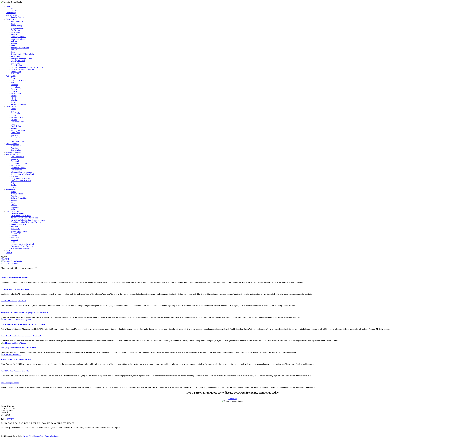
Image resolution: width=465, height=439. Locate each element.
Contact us (233, 399)
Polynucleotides (17, 194)
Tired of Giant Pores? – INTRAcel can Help (16, 359)
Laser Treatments (12, 211)
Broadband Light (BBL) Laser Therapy (26, 222)
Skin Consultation (17, 157)
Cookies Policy (39, 436)
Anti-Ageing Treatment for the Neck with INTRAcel (18, 348)
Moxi (13, 242)
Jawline (13, 96)
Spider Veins (15, 56)
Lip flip (13, 98)
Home (8, 6)
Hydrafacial (15, 165)
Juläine (13, 192)
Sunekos (14, 205)
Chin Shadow (16, 113)
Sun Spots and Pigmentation (21, 58)
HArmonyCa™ (17, 117)
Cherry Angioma (17, 28)
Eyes (12, 82)
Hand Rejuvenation (18, 37)
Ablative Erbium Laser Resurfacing (24, 218)
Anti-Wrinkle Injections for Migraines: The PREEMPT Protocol (23, 324)
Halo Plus (14, 240)
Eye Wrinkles (16, 30)
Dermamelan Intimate (19, 163)
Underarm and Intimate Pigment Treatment (27, 67)
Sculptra (14, 202)
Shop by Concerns (18, 17)
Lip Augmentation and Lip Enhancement (15, 289)
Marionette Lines (17, 122)
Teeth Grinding (16, 65)
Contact (9, 253)
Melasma (14, 41)
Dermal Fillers (11, 106)
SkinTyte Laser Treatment (20, 248)
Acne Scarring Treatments (10, 383)
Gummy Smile (16, 89)
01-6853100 (9, 419)
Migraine (14, 43)
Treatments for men (18, 141)
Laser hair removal (18, 213)
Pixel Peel (14, 148)
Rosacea (14, 50)
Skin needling (16, 150)
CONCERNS (11, 19)
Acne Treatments (12, 144)
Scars (13, 52)
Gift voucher (11, 13)
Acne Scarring (16, 26)
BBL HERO (15, 229)
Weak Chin (15, 74)
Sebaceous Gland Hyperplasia (22, 54)
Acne (13, 24)
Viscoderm (15, 207)
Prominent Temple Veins (20, 48)
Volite (13, 209)
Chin (12, 111)
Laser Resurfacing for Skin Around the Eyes (28, 220)
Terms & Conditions (51, 436)
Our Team (14, 10)
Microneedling (16, 170)
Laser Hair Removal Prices (21, 216)
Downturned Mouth (18, 80)
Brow (13, 78)
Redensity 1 (15, 200)
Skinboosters (11, 189)
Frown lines (15, 87)
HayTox (14, 91)
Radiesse (14, 128)
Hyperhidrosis (16, 93)
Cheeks (13, 109)
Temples (14, 139)
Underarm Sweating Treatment (22, 69)
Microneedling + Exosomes (21, 172)
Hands (13, 115)
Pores (13, 45)
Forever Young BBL (18, 224)
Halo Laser (15, 237)
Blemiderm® (16, 146)
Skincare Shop (11, 15)
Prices (8, 251)
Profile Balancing (17, 126)
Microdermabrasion (18, 168)
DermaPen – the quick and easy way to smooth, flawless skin (21, 336)
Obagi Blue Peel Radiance (21, 178)
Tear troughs (15, 63)
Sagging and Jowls (18, 61)
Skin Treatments (12, 154)
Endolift (14, 235)
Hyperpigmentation (18, 39)
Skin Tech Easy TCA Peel (21, 181)
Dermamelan (15, 161)
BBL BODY (16, 227)
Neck (13, 102)
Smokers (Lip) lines (18, 104)
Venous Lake (16, 72)
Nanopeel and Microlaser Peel (22, 174)
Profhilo (14, 196)
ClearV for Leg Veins (19, 231)
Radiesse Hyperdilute (19, 198)
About (13, 8)
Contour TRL (16, 233)
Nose (13, 124)
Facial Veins (15, 32)
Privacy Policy (28, 436)
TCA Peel (14, 187)
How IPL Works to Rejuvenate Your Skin (15, 371)
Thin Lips (14, 135)
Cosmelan (14, 159)
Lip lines (14, 120)
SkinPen (14, 185)
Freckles (14, 34)
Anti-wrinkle (11, 76)
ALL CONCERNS (18, 21)
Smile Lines (15, 133)
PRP (12, 183)
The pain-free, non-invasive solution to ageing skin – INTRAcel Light (24, 313)
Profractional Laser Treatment (22, 246)
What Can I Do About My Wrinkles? (13, 301)
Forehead (14, 85)
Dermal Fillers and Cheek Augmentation (14, 277)
